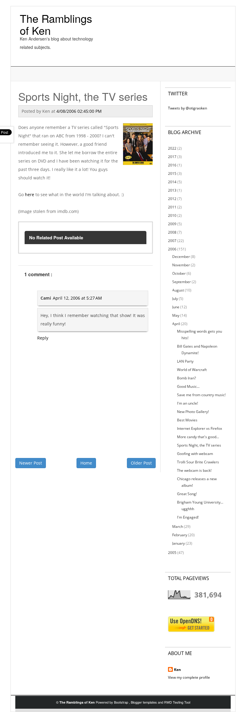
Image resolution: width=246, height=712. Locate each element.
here (29, 194)
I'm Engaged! (188, 517)
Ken (177, 669)
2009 (172, 223)
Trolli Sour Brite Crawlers (198, 462)
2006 (172, 249)
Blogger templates (144, 702)
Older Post (141, 463)
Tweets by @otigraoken (187, 108)
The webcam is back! (194, 470)
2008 (172, 232)
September (181, 281)
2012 (172, 198)
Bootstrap (121, 702)
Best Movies (187, 420)
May (175, 315)
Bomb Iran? (186, 378)
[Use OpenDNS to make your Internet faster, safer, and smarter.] (191, 623)
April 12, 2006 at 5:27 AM (77, 298)
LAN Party (185, 361)
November (181, 265)
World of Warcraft (192, 369)
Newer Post (30, 463)
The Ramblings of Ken (56, 24)
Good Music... (188, 386)
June (175, 307)
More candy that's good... (198, 436)
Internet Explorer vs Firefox (199, 428)
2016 (172, 165)
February (179, 534)
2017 (172, 156)
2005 (172, 552)
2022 (172, 148)
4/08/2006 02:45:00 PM (79, 111)
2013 (172, 190)
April (176, 323)
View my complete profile (189, 677)
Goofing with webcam (195, 453)
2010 (172, 215)
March (177, 526)
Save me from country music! (201, 394)
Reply (42, 338)
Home (86, 463)
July (175, 298)
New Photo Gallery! (193, 411)
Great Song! (187, 493)
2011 (172, 207)
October (179, 273)
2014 (172, 181)
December (181, 256)
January (178, 543)
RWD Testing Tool (177, 702)
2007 (172, 240)
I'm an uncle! (187, 403)
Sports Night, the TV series (199, 445)
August (178, 290)
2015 (172, 173)
